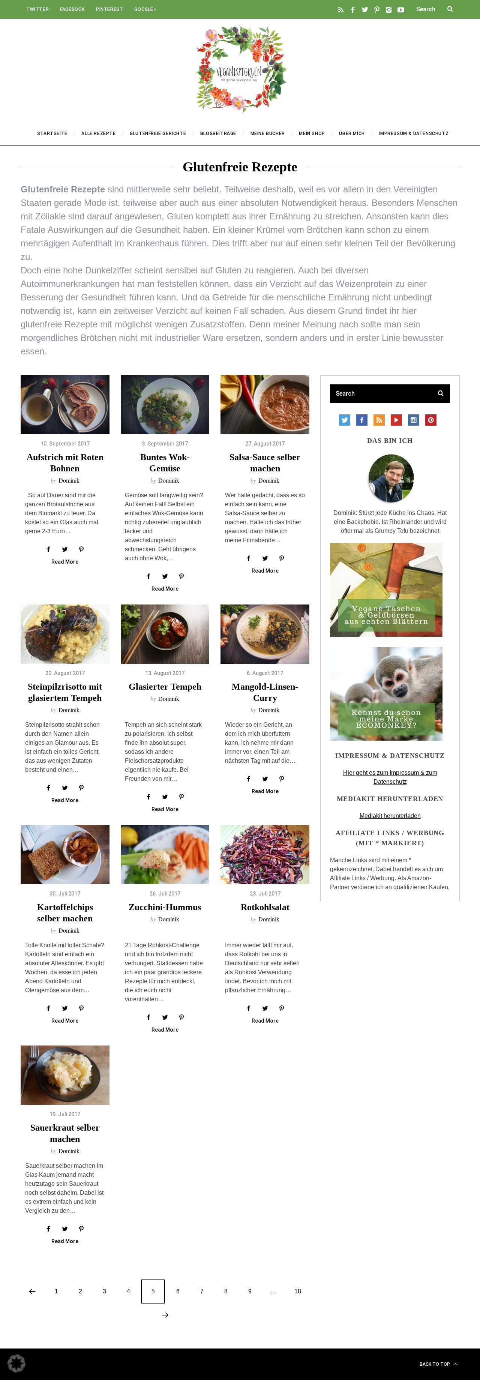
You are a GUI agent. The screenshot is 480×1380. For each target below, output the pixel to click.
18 (297, 1291)
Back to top (435, 1364)
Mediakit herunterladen (390, 816)
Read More (64, 562)
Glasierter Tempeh (165, 687)
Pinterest (109, 9)
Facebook (72, 9)
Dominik (69, 480)
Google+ (145, 9)
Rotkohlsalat (265, 907)
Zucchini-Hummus (165, 907)
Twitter (37, 9)
